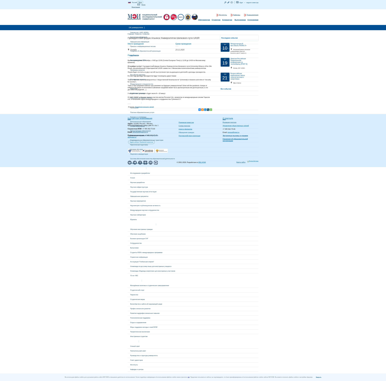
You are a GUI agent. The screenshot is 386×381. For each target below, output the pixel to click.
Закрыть (318, 377)
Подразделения (252, 15)
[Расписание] (237, 3)
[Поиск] (225, 3)
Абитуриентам (204, 20)
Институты (223, 15)
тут (189, 377)
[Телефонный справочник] (228, 3)
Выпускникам (240, 20)
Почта (143, 5)
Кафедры (236, 15)
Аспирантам (227, 20)
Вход (140, 2)
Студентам (216, 20)
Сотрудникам (252, 20)
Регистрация (136, 7)
